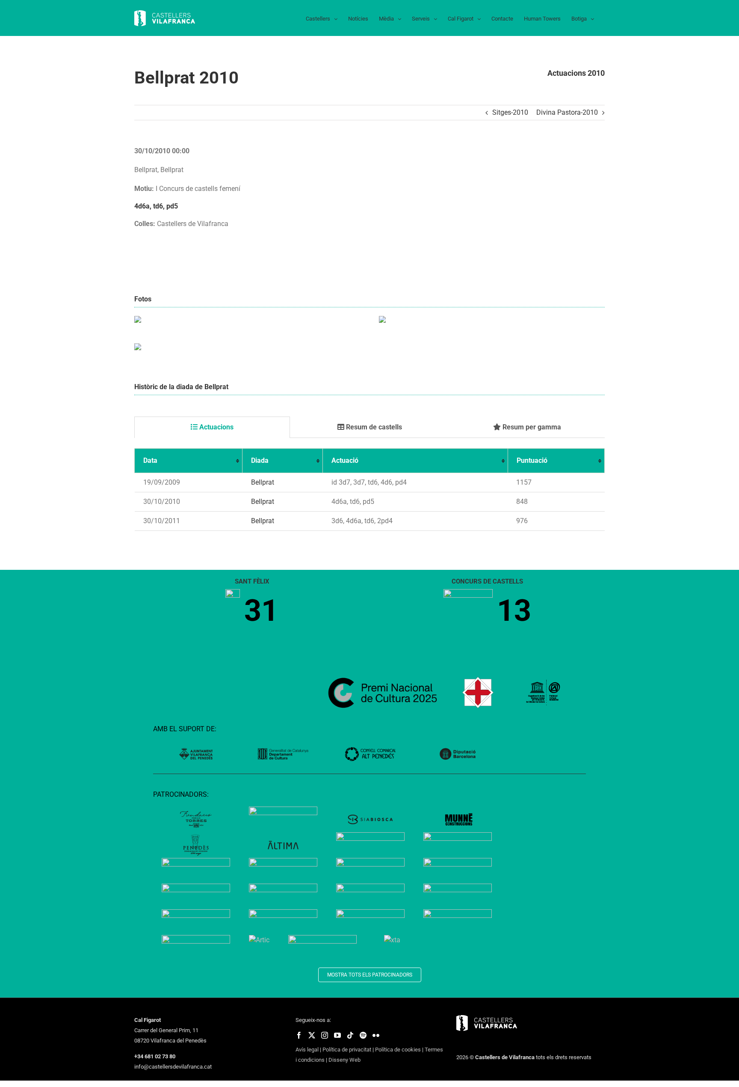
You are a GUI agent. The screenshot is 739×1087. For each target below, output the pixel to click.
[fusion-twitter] (311, 1035)
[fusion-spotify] (363, 1035)
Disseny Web (344, 1060)
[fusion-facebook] (299, 1035)
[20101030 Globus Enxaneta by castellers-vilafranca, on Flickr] (137, 348)
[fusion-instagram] (324, 1035)
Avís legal (307, 1049)
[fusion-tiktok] (350, 1035)
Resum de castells (373, 427)
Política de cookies (398, 1049)
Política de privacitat (346, 1049)
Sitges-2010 (510, 112)
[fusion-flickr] (375, 1035)
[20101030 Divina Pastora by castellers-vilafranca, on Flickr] (382, 321)
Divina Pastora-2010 (567, 112)
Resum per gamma (531, 427)
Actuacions (216, 427)
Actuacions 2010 (576, 72)
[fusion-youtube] (337, 1035)
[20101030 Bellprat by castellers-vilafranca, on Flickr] (137, 321)
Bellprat (262, 482)
